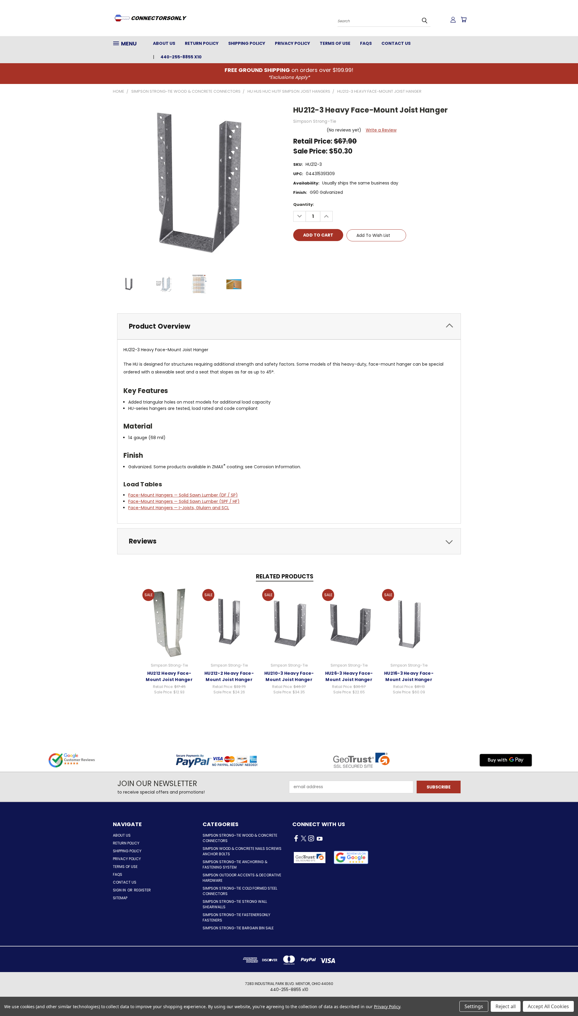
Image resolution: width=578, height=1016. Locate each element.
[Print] (318, 252)
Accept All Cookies (548, 1006)
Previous (562, 997)
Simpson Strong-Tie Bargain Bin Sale (238, 928)
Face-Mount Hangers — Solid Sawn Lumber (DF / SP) (183, 495)
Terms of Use (335, 43)
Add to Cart (169, 621)
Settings (474, 1006)
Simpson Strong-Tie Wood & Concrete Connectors (240, 838)
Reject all (506, 1006)
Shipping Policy (246, 43)
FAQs (366, 43)
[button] (351, 857)
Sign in (120, 890)
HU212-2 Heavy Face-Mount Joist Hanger (229, 676)
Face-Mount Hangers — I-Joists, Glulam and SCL (178, 508)
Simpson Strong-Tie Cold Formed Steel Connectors (240, 891)
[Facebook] (298, 252)
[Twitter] (328, 252)
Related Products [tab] (284, 576)
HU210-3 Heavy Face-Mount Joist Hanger (289, 676)
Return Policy (202, 43)
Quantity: (303, 204)
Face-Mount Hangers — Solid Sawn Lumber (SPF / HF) (184, 501)
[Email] (308, 252)
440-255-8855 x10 (181, 57)
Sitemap (120, 897)
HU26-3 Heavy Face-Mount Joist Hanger (349, 676)
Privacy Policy (292, 43)
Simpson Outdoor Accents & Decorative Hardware (242, 877)
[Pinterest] (339, 252)
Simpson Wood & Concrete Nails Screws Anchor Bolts (242, 851)
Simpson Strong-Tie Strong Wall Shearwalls (235, 904)
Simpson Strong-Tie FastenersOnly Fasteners (236, 917)
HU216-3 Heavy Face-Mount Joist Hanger (409, 676)
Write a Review (381, 130)
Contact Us (396, 43)
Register (142, 890)
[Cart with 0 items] (464, 20)
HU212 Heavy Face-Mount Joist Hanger (169, 676)
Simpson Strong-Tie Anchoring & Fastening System (235, 864)
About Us (164, 43)
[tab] (289, 326)
